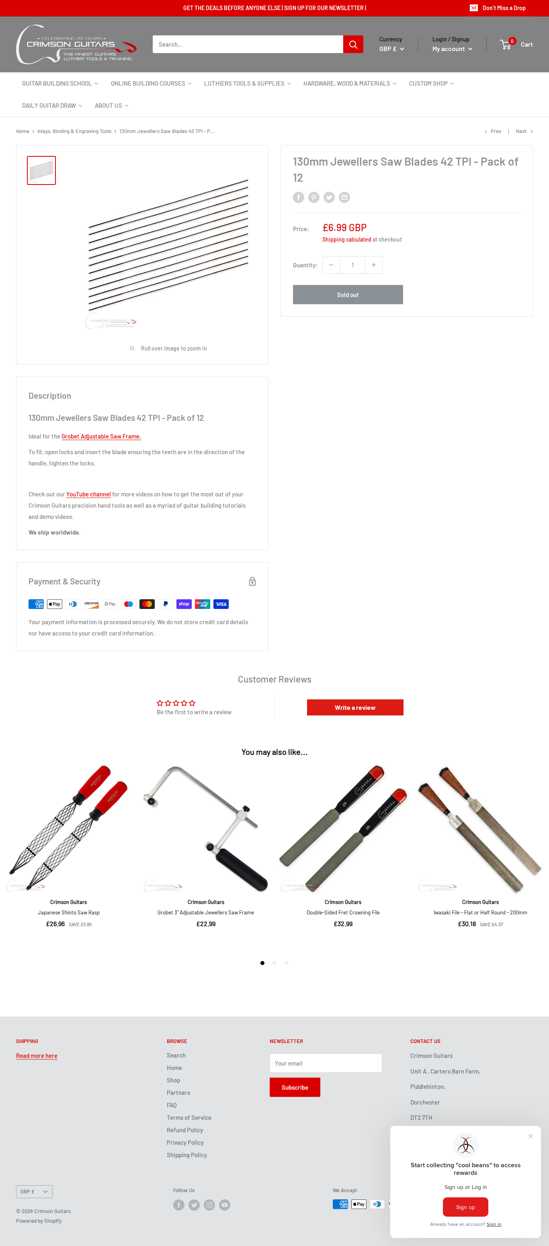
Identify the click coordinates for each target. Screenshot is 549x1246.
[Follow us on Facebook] (178, 1205)
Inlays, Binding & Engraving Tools (74, 131)
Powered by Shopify (38, 1220)
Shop (173, 1080)
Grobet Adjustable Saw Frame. (101, 436)
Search (176, 1055)
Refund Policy (185, 1129)
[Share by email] (344, 197)
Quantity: (305, 264)
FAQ (172, 1105)
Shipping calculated (346, 239)
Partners (178, 1092)
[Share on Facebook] (298, 197)
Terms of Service (189, 1117)
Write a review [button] (355, 707)
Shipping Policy (187, 1154)
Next (521, 131)
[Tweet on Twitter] (329, 197)
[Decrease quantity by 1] (331, 264)
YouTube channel (88, 494)
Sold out (348, 294)
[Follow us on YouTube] (224, 1205)
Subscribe (295, 1087)
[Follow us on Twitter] (194, 1205)
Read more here (36, 1055)
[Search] (353, 44)
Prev (496, 131)
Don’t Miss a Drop (504, 7)
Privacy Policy (185, 1142)
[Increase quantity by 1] (373, 264)
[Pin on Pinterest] (314, 197)
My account (449, 48)
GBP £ (27, 1191)
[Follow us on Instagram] (209, 1205)
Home (22, 131)
